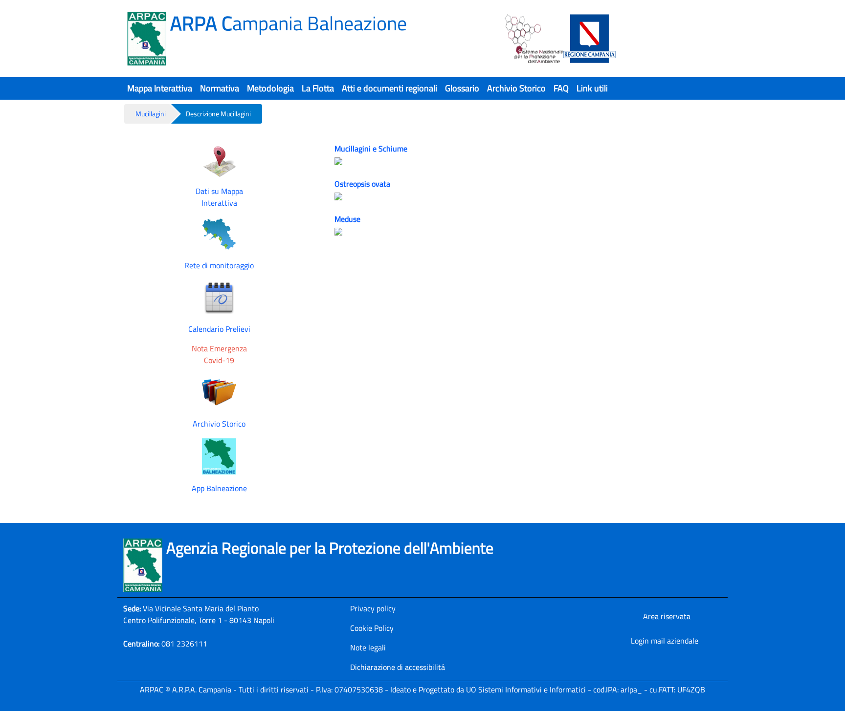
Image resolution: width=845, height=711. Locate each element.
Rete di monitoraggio (219, 265)
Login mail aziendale (664, 640)
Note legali (368, 647)
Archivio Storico (219, 424)
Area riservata (666, 616)
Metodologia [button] (270, 88)
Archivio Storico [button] (516, 88)
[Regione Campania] (589, 38)
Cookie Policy (372, 628)
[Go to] (148, 38)
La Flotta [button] (318, 88)
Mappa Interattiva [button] (159, 88)
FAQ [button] (561, 88)
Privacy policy (373, 608)
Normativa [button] (219, 88)
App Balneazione (219, 488)
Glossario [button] (462, 88)
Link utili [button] (592, 88)
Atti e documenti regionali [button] (389, 88)
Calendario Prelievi (219, 329)
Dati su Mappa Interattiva (219, 197)
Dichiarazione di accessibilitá (397, 667)
